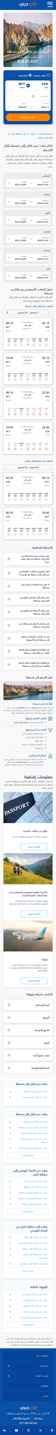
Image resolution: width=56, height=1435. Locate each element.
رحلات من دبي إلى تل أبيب (35, 1311)
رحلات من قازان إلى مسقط (35, 1097)
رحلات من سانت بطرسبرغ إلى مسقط (34, 1140)
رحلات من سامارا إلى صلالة (35, 1204)
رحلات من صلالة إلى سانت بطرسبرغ (35, 1256)
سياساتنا (38, 1418)
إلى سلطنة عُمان (18, 133)
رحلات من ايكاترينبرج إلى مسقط (33, 1127)
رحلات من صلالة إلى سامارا (35, 1248)
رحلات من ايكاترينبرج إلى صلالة (33, 1192)
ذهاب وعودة (39, 75)
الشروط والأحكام (21, 1418)
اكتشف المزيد (34, 846)
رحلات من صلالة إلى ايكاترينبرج (33, 1242)
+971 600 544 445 (28, 1423)
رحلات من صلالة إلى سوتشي (34, 1263)
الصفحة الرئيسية (46, 133)
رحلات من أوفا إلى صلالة (36, 1181)
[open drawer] (50, 3)
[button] (28, 559)
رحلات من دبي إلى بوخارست (34, 1294)
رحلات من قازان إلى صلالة (35, 1091)
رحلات (32, 133)
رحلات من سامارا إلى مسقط (34, 1133)
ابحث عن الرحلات (27, 117)
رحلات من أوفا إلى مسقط (36, 1121)
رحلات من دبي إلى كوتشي (35, 1300)
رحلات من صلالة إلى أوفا (36, 1237)
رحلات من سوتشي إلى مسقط (33, 1148)
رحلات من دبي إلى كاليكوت (35, 1305)
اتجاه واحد (23, 75)
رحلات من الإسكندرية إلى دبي (34, 1317)
